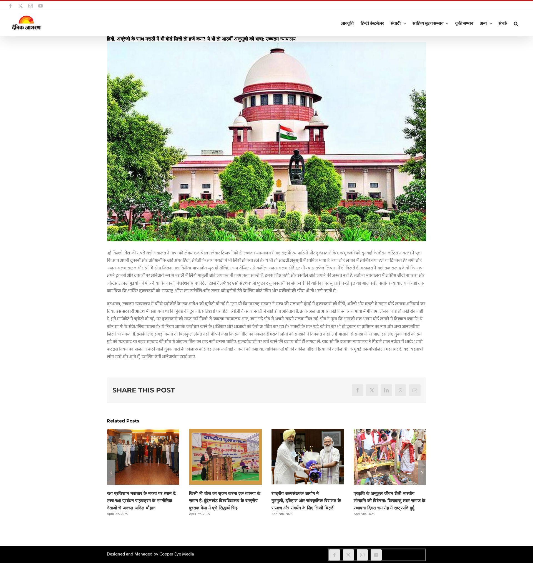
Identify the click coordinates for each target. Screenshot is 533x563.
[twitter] (348, 555)
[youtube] (376, 555)
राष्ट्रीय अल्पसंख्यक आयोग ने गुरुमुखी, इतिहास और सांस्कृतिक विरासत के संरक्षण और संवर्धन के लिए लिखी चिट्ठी (306, 501)
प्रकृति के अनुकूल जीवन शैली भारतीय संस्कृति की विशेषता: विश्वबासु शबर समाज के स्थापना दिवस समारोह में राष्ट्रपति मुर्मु (389, 501)
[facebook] (334, 555)
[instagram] (362, 555)
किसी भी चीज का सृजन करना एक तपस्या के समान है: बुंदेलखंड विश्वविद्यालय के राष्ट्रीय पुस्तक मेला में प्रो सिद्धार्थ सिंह (224, 501)
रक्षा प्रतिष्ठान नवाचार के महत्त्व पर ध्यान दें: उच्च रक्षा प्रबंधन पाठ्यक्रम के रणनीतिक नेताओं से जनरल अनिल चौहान (141, 501)
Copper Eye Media (176, 554)
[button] (516, 23)
